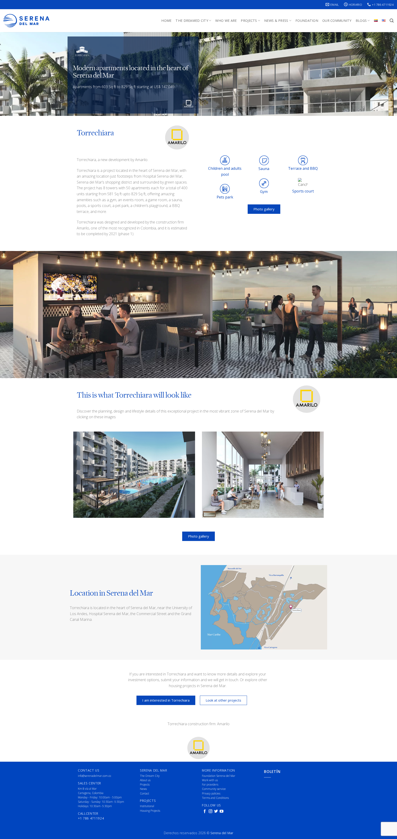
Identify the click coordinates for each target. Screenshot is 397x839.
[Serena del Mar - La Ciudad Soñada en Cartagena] (26, 21)
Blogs (361, 20)
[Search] (392, 20)
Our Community (337, 20)
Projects (249, 20)
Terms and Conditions (215, 798)
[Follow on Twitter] (216, 811)
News (143, 789)
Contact (144, 793)
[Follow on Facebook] (205, 811)
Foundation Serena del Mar (218, 776)
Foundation (306, 20)
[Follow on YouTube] (221, 811)
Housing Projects (150, 811)
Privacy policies (211, 793)
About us (145, 780)
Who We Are (226, 20)
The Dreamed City (192, 20)
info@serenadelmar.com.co (94, 776)
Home (166, 20)
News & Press (276, 20)
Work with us (210, 780)
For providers (210, 784)
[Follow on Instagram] (210, 811)
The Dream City (150, 776)
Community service (214, 789)
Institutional (147, 806)
